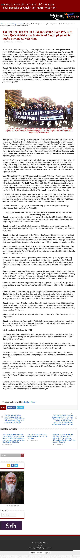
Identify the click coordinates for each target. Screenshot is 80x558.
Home (4, 24)
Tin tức (9, 24)
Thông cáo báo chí (17, 24)
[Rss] (8, 465)
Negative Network (42, 543)
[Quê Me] (40, 16)
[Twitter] (16, 465)
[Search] (22, 455)
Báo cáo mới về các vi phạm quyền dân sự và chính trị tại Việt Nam (37, 436)
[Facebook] (12, 465)
